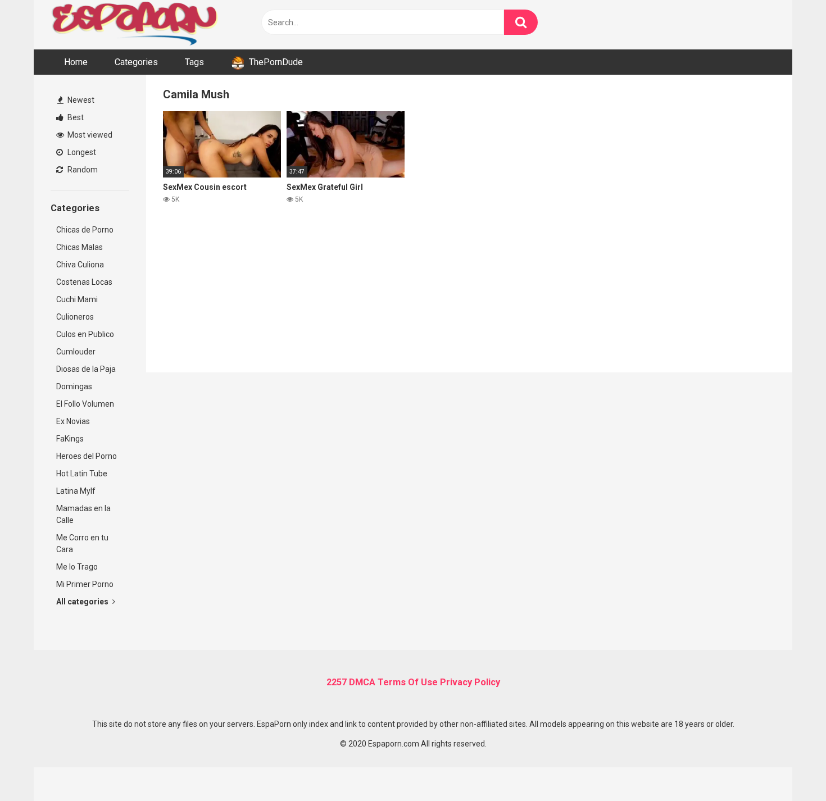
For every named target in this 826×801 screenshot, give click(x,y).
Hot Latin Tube (81, 473)
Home (76, 62)
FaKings (70, 438)
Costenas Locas (84, 281)
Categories (136, 62)
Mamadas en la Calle (83, 514)
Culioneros (75, 316)
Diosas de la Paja (86, 369)
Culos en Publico (85, 334)
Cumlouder (76, 351)
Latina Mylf (76, 490)
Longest (81, 152)
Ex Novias (73, 421)
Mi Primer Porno (85, 584)
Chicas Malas (79, 247)
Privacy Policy (470, 682)
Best (75, 117)
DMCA (362, 682)
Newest (80, 99)
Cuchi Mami (77, 299)
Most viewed (89, 134)
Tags (194, 62)
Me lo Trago (77, 566)
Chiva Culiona (80, 264)
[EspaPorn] (135, 24)
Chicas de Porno (85, 229)
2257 (336, 682)
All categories (83, 601)
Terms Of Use (408, 682)
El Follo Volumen (85, 403)
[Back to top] (788, 767)
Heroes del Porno (86, 456)
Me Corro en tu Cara (82, 543)
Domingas (74, 386)
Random (82, 169)
